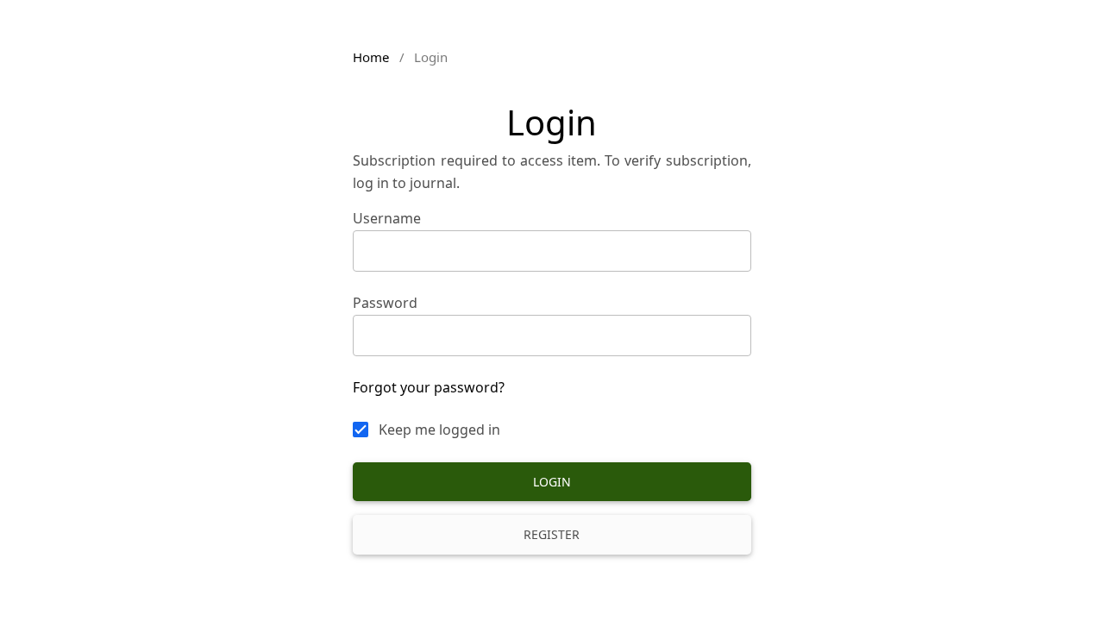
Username (387, 218)
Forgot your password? (429, 387)
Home (371, 57)
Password (385, 302)
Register (552, 534)
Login (552, 482)
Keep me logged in (439, 429)
